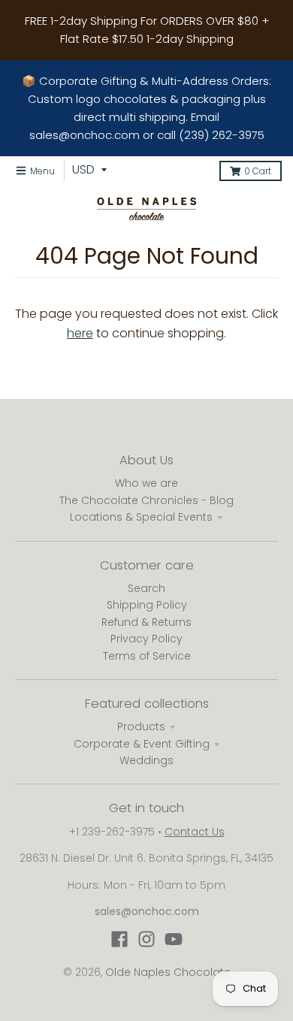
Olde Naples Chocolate (168, 972)
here (80, 333)
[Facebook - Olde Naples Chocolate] (119, 939)
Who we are (146, 483)
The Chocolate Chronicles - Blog (146, 500)
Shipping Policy (147, 604)
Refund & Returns (146, 622)
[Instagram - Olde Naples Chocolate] (146, 939)
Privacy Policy (146, 638)
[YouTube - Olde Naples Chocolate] (174, 939)
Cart (257, 171)
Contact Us (195, 831)
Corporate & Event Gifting (142, 743)
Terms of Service (147, 655)
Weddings (146, 760)
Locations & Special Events (141, 516)
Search (146, 588)
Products (141, 726)
